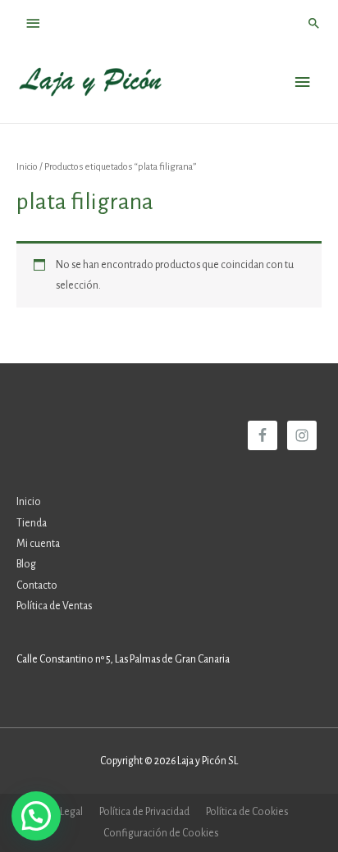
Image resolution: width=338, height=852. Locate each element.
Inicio (27, 167)
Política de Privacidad (144, 812)
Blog (26, 564)
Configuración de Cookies (160, 833)
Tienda (31, 523)
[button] (36, 816)
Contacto (36, 585)
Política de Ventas (54, 606)
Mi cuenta (38, 543)
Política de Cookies (247, 812)
